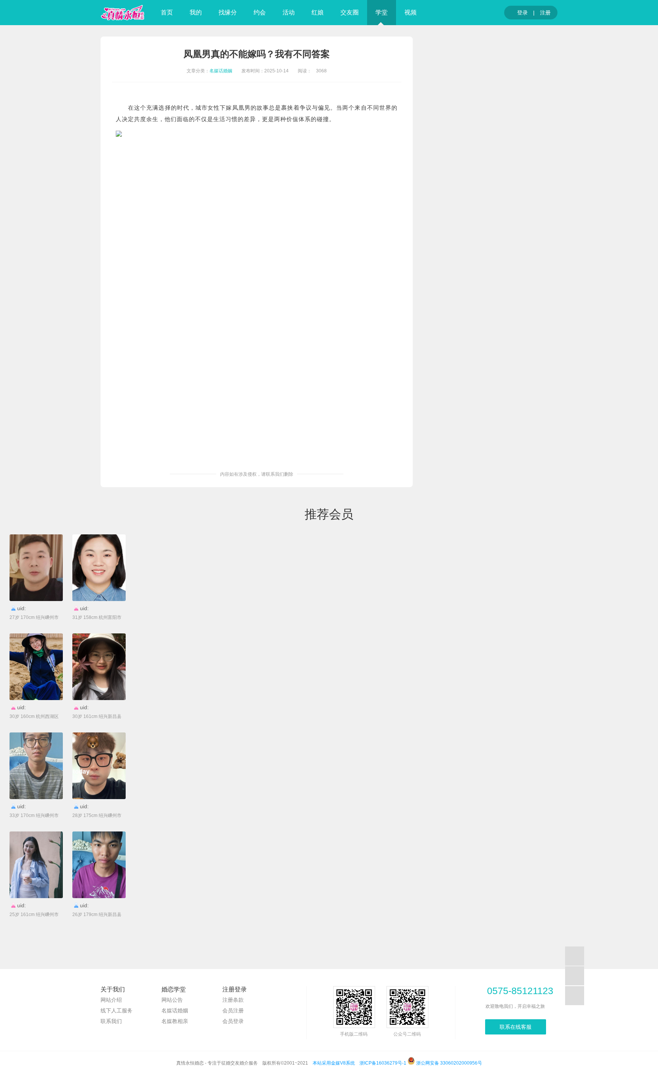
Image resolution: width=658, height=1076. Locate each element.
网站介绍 (111, 1000)
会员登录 (233, 1021)
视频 (410, 12)
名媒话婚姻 (220, 71)
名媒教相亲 (174, 1021)
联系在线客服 (516, 1027)
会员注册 (233, 1010)
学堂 (381, 12)
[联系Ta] (36, 567)
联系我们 (111, 1021)
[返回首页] (123, 12)
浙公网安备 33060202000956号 (448, 1063)
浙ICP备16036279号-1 (382, 1063)
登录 (519, 13)
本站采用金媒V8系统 (334, 1063)
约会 (260, 12)
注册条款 (233, 1000)
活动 (289, 12)
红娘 (317, 12)
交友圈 (349, 12)
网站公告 (172, 1000)
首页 (167, 12)
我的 (196, 12)
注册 (545, 13)
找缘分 (228, 12)
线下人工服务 (117, 1010)
